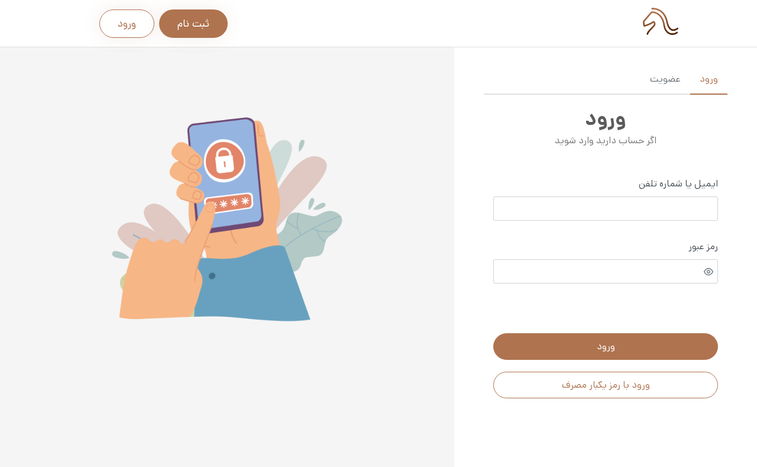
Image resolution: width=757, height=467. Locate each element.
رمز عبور (703, 246)
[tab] (708, 80)
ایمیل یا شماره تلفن (678, 184)
